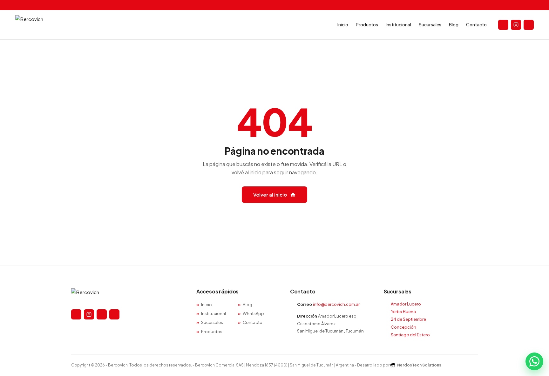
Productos (367, 24)
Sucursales (430, 24)
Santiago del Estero (410, 334)
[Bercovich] (126, 295)
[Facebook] (503, 25)
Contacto (476, 24)
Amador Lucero (406, 303)
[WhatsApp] (102, 314)
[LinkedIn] (114, 314)
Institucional (398, 24)
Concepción (403, 327)
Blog (453, 24)
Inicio (342, 24)
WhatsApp (253, 313)
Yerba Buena (403, 311)
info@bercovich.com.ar (336, 304)
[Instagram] (516, 25)
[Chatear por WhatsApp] (534, 361)
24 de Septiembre (408, 319)
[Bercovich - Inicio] (29, 24)
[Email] (529, 25)
